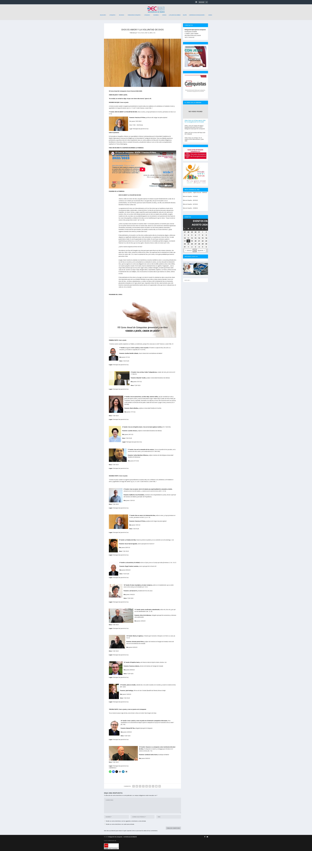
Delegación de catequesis (115, 836)
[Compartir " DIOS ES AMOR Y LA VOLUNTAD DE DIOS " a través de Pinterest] (143, 786)
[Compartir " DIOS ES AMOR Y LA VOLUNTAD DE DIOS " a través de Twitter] (136, 786)
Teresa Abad (140, 33)
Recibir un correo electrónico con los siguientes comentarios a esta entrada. (126, 821)
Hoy (195, 250)
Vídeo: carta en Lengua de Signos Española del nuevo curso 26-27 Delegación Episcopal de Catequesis (195, 127)
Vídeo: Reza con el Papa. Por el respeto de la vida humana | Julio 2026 (194, 139)
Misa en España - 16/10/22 (190, 196)
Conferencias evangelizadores (197, 15)
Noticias (164, 15)
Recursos (121, 15)
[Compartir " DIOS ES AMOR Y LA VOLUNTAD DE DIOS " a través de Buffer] (149, 786)
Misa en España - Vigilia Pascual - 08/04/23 (195, 192)
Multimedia (156, 15)
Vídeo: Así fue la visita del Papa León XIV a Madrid (195, 133)
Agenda (210, 15)
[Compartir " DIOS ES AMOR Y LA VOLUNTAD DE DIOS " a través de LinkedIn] (146, 786)
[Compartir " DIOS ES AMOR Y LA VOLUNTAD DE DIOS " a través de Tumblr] (140, 786)
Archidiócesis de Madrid (130, 836)
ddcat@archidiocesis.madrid (193, 35)
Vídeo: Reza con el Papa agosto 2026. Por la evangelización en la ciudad (195, 121)
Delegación (103, 15)
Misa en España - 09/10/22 (190, 200)
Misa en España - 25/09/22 (190, 208)
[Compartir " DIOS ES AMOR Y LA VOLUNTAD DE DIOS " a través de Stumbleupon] (153, 786)
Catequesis (147, 15)
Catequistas (112, 15)
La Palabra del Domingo (174, 15)
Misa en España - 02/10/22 (190, 204)
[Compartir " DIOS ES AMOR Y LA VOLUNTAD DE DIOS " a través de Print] (159, 786)
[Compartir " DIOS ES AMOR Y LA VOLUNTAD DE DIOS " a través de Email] (156, 786)
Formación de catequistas (134, 15)
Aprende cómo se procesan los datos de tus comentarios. (142, 830)
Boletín (185, 15)
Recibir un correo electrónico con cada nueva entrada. (120, 824)
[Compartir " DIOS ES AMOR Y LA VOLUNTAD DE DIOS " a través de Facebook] (133, 786)
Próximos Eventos (191, 256)
